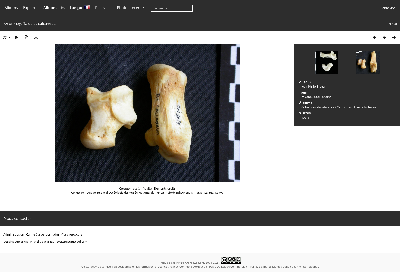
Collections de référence (317, 107)
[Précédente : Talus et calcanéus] (384, 37)
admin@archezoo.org (67, 234)
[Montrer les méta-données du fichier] (26, 37)
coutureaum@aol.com (72, 241)
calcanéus (308, 97)
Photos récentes (131, 7)
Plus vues (103, 7)
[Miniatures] (374, 37)
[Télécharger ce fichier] (36, 37)
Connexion (388, 8)
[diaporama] (16, 37)
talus (319, 97)
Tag (18, 24)
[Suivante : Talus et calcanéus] (394, 37)
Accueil (8, 24)
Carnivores (344, 107)
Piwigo (180, 263)
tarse (327, 97)
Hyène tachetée (365, 107)
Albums (11, 7)
